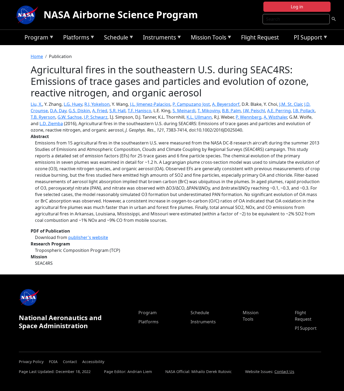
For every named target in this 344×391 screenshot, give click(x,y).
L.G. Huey (73, 104)
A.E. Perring (279, 111)
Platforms (74, 38)
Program (35, 38)
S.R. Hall (117, 111)
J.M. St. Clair (290, 104)
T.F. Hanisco (139, 111)
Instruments (158, 38)
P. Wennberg (248, 117)
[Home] (28, 14)
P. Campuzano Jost (191, 104)
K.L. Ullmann (199, 117)
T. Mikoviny (209, 111)
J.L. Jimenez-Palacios (150, 104)
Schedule (114, 38)
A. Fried (99, 111)
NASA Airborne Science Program (121, 14)
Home (37, 56)
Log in (297, 7)
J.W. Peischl (254, 111)
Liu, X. (36, 104)
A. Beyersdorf (225, 104)
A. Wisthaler (275, 117)
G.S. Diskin (79, 111)
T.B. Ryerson (43, 117)
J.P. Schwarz (96, 117)
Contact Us (284, 371)
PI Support (306, 38)
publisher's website (88, 237)
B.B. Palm (231, 111)
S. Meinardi (184, 111)
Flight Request (260, 37)
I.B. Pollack (304, 111)
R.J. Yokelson (97, 104)
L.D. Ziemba (51, 123)
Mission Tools (207, 38)
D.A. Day (58, 111)
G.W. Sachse (70, 117)
